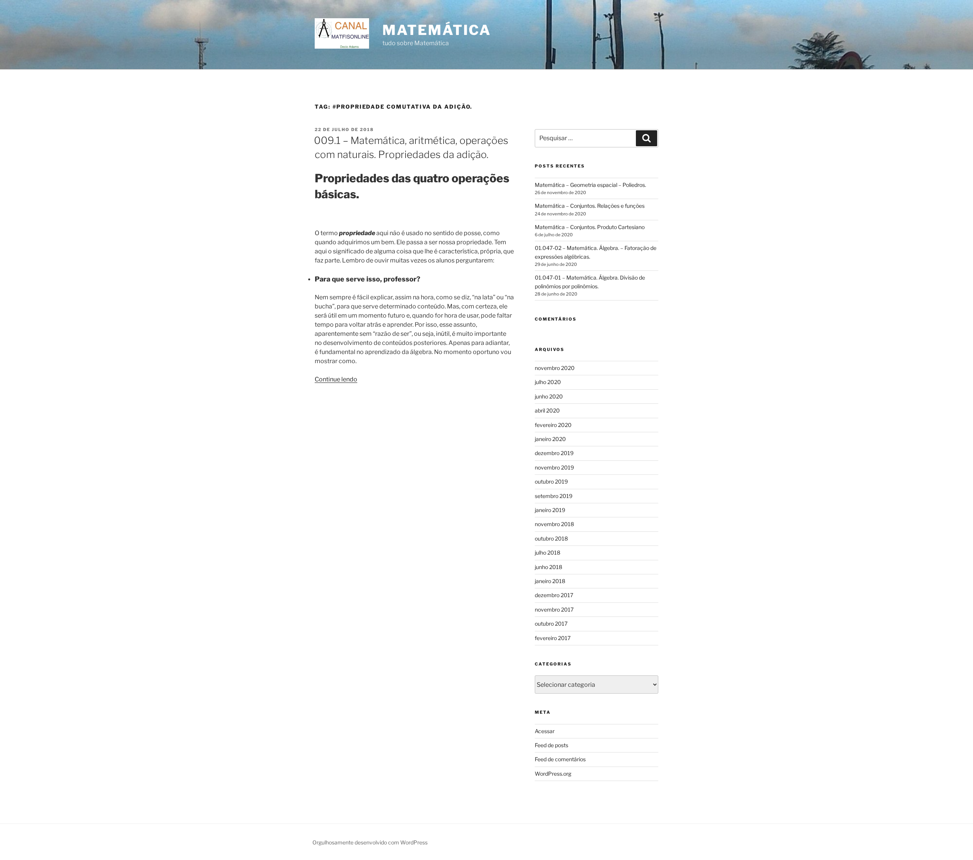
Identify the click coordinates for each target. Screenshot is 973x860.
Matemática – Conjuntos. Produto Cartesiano (590, 227)
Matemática (436, 30)
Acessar (545, 731)
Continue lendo (336, 379)
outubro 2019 (551, 481)
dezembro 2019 (554, 453)
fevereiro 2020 (553, 425)
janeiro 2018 (550, 581)
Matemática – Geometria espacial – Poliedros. (590, 185)
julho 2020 (548, 382)
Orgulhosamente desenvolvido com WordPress (370, 842)
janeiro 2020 (550, 439)
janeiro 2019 (550, 510)
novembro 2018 (554, 524)
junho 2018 (548, 567)
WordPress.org (553, 773)
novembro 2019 (554, 467)
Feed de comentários (560, 759)
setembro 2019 (553, 496)
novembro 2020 (555, 368)
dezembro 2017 (554, 595)
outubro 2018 (551, 538)
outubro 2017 (551, 623)
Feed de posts (551, 745)
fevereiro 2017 (552, 638)
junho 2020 (549, 396)
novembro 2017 (554, 609)
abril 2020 (547, 410)
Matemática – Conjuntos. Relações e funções (590, 205)
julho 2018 (547, 552)
